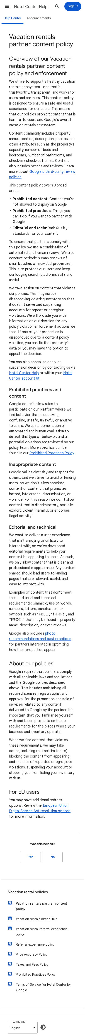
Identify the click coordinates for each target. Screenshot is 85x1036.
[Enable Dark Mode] (43, 1027)
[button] (7, 6)
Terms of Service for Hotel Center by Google (43, 987)
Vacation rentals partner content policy (41, 906)
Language (18, 1021)
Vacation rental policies (28, 892)
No (53, 857)
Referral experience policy (35, 944)
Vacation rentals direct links (36, 919)
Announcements (39, 18)
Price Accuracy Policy (31, 954)
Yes (30, 857)
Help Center (12, 18)
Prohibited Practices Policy (51, 453)
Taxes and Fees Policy (32, 964)
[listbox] (23, 1027)
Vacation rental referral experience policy (42, 931)
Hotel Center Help (31, 6)
